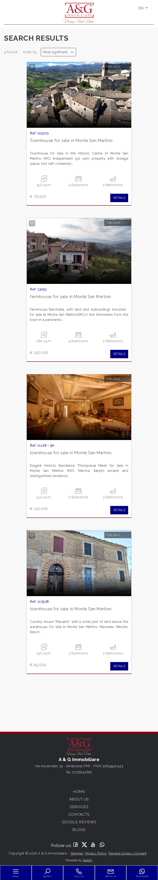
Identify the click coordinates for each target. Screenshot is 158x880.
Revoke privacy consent (127, 853)
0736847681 (82, 772)
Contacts (79, 814)
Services (79, 807)
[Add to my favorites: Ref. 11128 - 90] (32, 379)
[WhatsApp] (102, 845)
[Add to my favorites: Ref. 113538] (32, 535)
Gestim (87, 860)
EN (141, 8)
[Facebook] (75, 845)
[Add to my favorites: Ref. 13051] (32, 223)
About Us (79, 799)
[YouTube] (93, 845)
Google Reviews (79, 822)
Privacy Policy (96, 853)
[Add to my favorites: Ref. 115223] (32, 67)
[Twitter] (84, 845)
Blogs (79, 829)
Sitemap (77, 853)
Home (79, 791)
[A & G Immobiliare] (79, 13)
